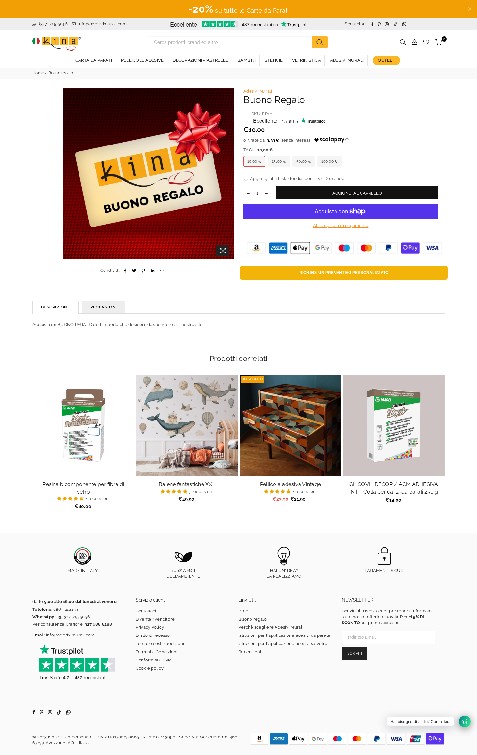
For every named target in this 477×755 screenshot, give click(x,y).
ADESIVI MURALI (347, 60)
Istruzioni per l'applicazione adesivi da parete (284, 635)
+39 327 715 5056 (73, 616)
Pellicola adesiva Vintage (290, 484)
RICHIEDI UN (344, 273)
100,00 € (329, 161)
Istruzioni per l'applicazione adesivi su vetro (282, 643)
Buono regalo (252, 619)
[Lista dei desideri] (426, 42)
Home (38, 73)
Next (453, 445)
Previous (24, 445)
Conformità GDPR (153, 660)
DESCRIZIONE (55, 307)
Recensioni (249, 651)
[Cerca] (320, 42)
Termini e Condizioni (156, 651)
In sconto (253, 379)
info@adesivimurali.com (102, 23)
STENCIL (274, 60)
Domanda (334, 178)
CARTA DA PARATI (93, 60)
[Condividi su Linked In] (152, 270)
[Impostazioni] (414, 42)
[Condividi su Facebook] (125, 270)
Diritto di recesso (153, 635)
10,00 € (254, 161)
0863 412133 (65, 609)
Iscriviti (354, 653)
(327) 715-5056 (53, 23)
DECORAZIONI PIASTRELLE (200, 60)
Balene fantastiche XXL (187, 484)
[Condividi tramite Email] (161, 270)
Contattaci (146, 611)
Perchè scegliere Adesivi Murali (270, 627)
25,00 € (279, 161)
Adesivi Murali (257, 91)
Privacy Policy (150, 627)
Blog (243, 611)
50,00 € (303, 161)
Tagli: (258, 149)
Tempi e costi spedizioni (160, 643)
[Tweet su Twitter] (134, 270)
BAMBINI (247, 60)
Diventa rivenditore (155, 619)
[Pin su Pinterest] (143, 270)
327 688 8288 (98, 624)
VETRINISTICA (306, 60)
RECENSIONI (103, 307)
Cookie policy (150, 668)
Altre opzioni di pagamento (341, 225)
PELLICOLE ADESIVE (142, 60)
